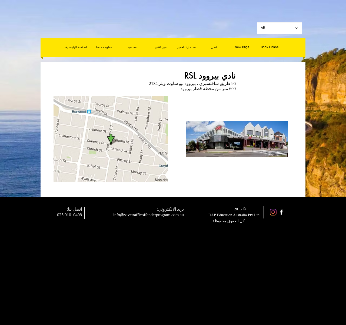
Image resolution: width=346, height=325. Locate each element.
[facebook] (281, 212)
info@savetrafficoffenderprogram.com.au (148, 215)
